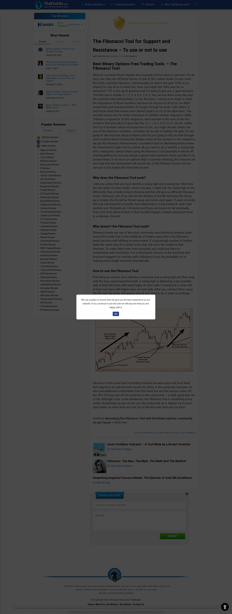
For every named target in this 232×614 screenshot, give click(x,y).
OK (115, 314)
